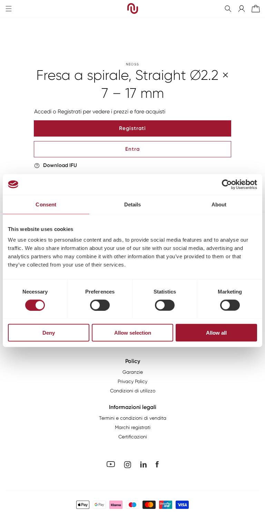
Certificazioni (132, 436)
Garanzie (132, 372)
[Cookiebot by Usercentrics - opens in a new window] (227, 184)
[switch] (100, 304)
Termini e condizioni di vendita (132, 418)
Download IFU (60, 165)
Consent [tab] (46, 204)
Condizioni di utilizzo (132, 390)
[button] (228, 8)
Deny (48, 333)
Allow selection (132, 333)
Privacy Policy (132, 381)
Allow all (216, 333)
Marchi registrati (132, 427)
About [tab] (219, 204)
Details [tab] (132, 204)
